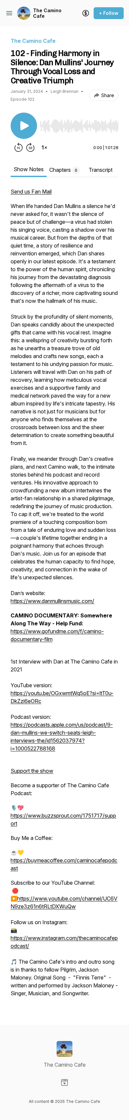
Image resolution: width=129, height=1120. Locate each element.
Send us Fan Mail (31, 191)
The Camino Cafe (47, 13)
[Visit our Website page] (64, 1082)
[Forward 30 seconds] (30, 147)
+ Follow (108, 13)
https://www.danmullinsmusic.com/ (52, 601)
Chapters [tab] (63, 170)
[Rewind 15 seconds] (18, 147)
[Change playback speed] (44, 147)
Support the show (32, 771)
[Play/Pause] (24, 126)
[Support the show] (86, 13)
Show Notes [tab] (29, 169)
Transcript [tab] (100, 170)
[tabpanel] (64, 596)
